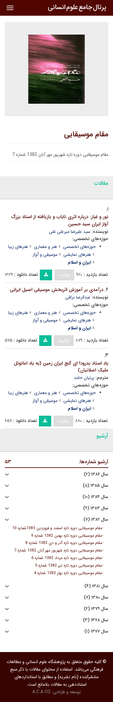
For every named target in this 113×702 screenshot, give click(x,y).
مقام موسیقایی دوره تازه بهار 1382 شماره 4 (68, 573)
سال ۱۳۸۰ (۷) (96, 597)
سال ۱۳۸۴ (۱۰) (95, 497)
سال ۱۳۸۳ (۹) (95, 508)
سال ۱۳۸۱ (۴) (96, 586)
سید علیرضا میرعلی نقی (69, 231)
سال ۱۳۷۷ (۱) (96, 631)
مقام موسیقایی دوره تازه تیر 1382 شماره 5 (68, 565)
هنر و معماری (45, 246)
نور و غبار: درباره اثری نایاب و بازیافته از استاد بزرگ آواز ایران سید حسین (59, 220)
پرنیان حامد (84, 377)
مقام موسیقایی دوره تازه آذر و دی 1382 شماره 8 (63, 543)
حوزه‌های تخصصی (79, 246)
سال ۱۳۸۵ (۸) (95, 485)
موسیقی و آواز (45, 254)
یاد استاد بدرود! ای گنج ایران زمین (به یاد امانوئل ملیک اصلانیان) (61, 366)
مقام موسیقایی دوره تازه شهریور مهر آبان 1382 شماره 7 (58, 550)
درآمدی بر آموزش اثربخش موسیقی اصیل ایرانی (56, 289)
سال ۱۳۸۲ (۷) (95, 519)
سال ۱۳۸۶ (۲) (96, 474)
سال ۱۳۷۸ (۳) (95, 620)
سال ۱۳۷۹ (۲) (96, 609)
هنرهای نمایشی (77, 254)
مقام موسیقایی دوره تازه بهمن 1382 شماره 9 (66, 536)
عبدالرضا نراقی (77, 297)
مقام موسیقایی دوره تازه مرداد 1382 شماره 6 (66, 558)
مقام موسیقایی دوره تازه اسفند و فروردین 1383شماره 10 (57, 528)
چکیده (64, 274)
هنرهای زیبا (18, 246)
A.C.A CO (41, 691)
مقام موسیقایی (86, 134)
